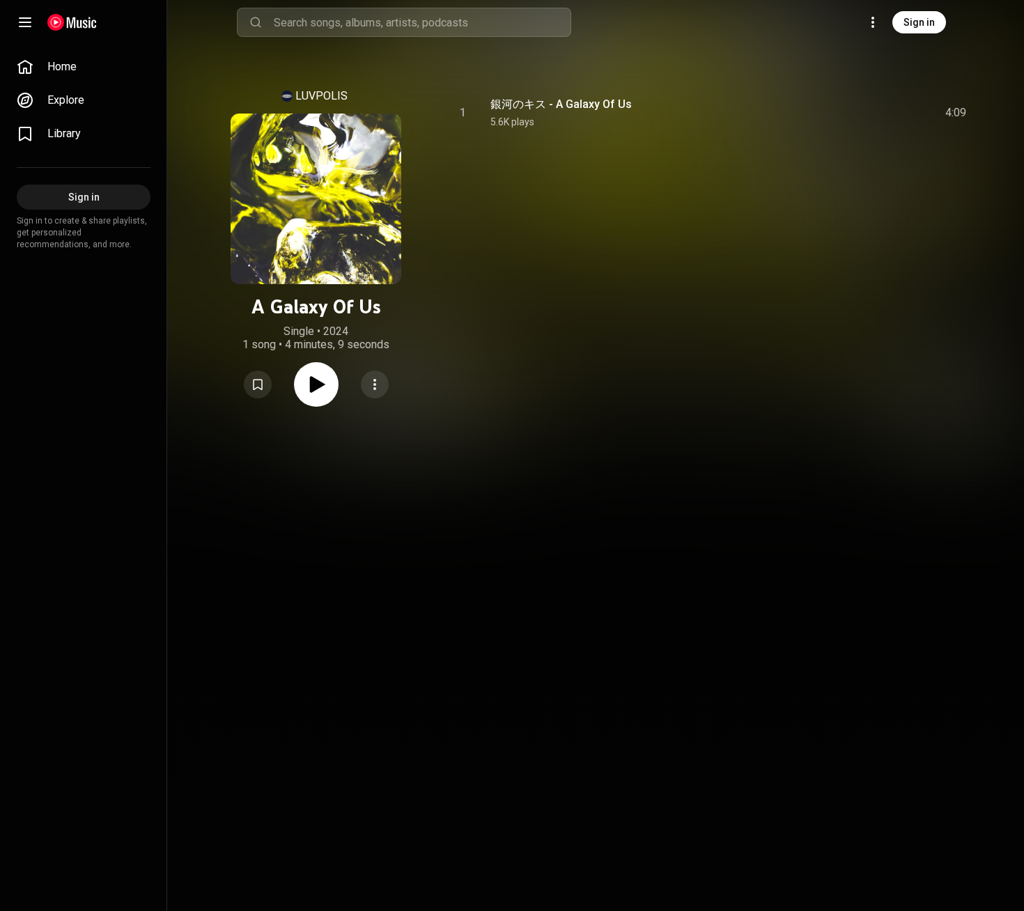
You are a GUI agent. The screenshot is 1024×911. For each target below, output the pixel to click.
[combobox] (422, 22)
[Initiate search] (256, 22)
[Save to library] (257, 384)
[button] (258, 384)
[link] (84, 67)
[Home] (72, 22)
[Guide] (25, 22)
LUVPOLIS (321, 95)
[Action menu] (375, 384)
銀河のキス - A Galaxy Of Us (561, 104)
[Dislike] (877, 112)
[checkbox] (956, 112)
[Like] (850, 112)
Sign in (919, 22)
